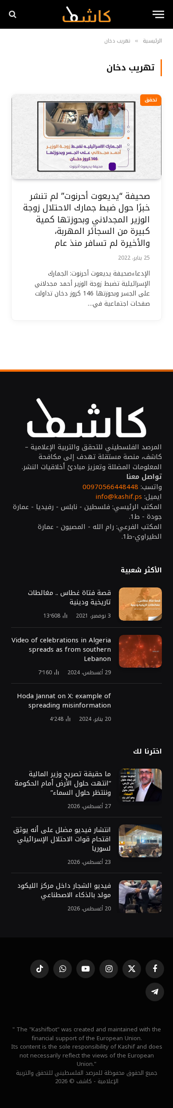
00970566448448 (110, 487)
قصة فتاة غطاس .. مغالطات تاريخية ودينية (69, 597)
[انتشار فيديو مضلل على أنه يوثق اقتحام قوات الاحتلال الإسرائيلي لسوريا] (140, 841)
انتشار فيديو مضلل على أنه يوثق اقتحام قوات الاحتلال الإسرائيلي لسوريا (61, 839)
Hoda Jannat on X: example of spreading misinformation (64, 700)
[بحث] (13, 14)
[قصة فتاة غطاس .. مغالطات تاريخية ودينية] (140, 604)
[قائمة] (158, 14)
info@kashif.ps (118, 496)
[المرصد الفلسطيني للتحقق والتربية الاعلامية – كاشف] (86, 14)
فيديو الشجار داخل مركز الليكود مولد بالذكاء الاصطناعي (64, 890)
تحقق (151, 100)
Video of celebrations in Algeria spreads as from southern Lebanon (61, 649)
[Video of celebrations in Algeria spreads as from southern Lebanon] (140, 651)
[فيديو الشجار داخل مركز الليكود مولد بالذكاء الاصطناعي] (140, 897)
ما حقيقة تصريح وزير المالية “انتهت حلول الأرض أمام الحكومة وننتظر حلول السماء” (63, 783)
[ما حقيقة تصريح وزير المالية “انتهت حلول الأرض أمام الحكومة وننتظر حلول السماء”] (140, 785)
